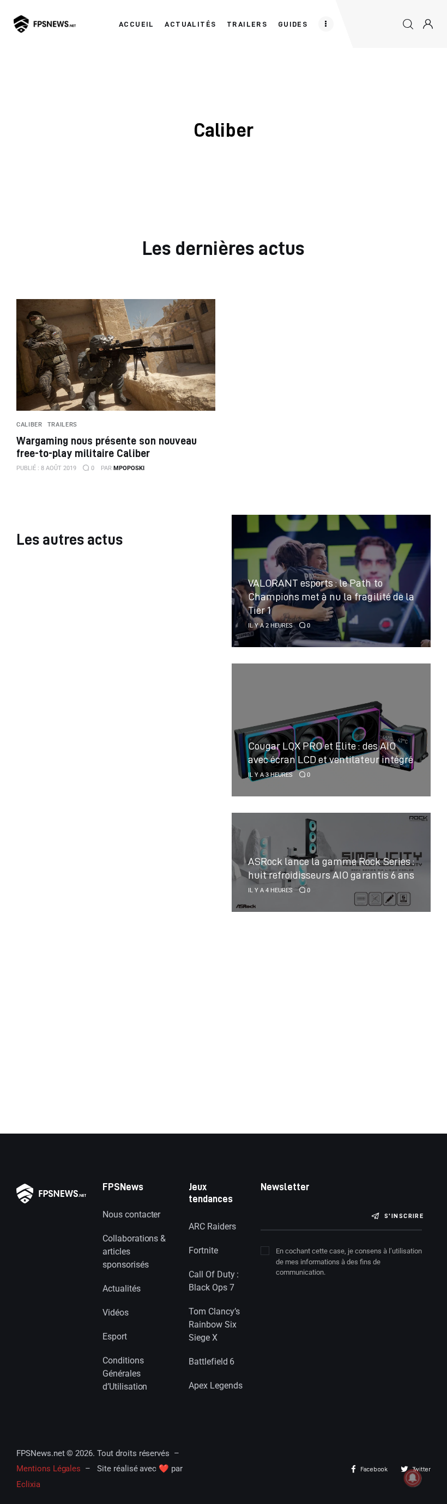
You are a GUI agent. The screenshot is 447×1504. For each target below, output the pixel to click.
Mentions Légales (48, 1468)
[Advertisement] (115, 1013)
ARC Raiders (212, 1226)
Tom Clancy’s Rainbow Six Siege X (214, 1324)
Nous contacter (131, 1214)
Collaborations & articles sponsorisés (134, 1251)
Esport (114, 1336)
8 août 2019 (46, 468)
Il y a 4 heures (270, 890)
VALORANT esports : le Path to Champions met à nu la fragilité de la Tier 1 (331, 596)
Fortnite (203, 1250)
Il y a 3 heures (270, 774)
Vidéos (115, 1312)
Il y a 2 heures (270, 625)
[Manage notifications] (412, 1478)
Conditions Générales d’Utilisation (124, 1373)
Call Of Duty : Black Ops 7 (214, 1281)
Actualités (121, 1288)
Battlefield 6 (211, 1361)
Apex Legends (215, 1385)
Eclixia (28, 1484)
